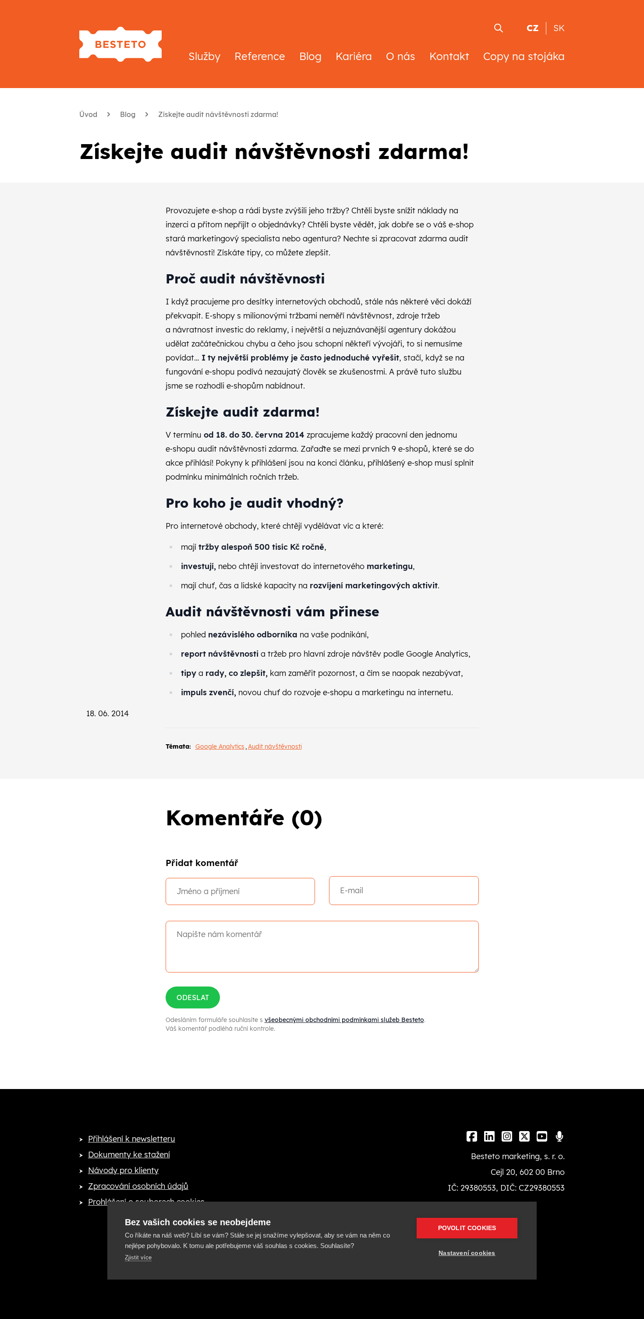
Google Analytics (219, 746)
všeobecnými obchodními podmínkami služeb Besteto (344, 1020)
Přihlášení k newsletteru (131, 1139)
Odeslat (193, 997)
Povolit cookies (467, 1228)
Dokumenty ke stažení (129, 1154)
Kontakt (449, 56)
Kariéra (354, 56)
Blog (310, 56)
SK (559, 27)
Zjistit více (138, 1257)
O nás (400, 56)
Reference (259, 56)
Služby (204, 56)
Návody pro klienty (123, 1170)
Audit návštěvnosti (275, 746)
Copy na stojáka (524, 56)
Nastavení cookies (467, 1253)
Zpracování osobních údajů (138, 1186)
